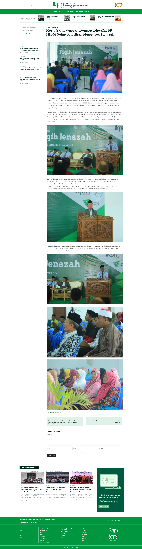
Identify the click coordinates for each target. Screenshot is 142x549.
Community (84, 534)
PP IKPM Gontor (116, 500)
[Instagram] (29, 34)
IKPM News (55, 27)
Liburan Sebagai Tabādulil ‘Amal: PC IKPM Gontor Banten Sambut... (55, 490)
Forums (83, 536)
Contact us (63, 533)
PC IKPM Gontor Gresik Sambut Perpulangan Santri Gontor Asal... (30, 49)
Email (62, 537)
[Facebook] (26, 34)
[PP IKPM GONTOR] (71, 4)
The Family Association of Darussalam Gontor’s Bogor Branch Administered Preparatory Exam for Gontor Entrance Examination (64, 422)
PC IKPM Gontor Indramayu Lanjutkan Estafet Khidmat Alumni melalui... (30, 79)
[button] (120, 11)
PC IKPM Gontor (23, 66)
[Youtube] (119, 520)
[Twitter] (33, 34)
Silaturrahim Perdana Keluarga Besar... (106, 17)
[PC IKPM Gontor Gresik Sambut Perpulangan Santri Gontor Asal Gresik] (32, 478)
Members (84, 532)
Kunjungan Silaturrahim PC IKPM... (79, 17)
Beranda (48, 27)
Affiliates (63, 535)
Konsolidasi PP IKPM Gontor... (28, 17)
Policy (83, 540)
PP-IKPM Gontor (31, 27)
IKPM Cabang (23, 46)
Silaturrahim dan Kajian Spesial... (53, 17)
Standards (84, 538)
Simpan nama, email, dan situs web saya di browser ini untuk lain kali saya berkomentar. (68, 452)
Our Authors (84, 530)
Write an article (64, 531)
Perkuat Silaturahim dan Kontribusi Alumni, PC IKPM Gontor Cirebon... (81, 490)
